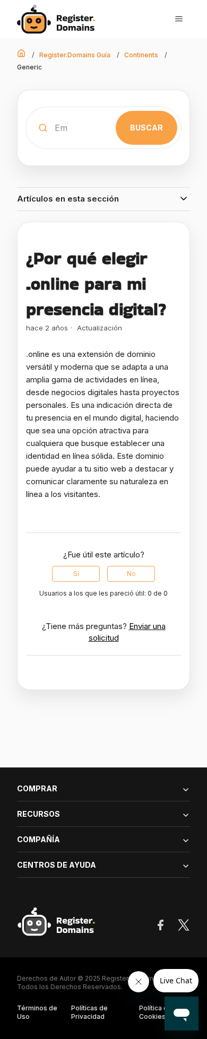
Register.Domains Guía (74, 55)
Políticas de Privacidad (89, 1012)
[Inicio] (59, 19)
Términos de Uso (37, 1012)
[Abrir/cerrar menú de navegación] (179, 19)
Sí (76, 574)
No (131, 574)
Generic (29, 67)
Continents (141, 55)
